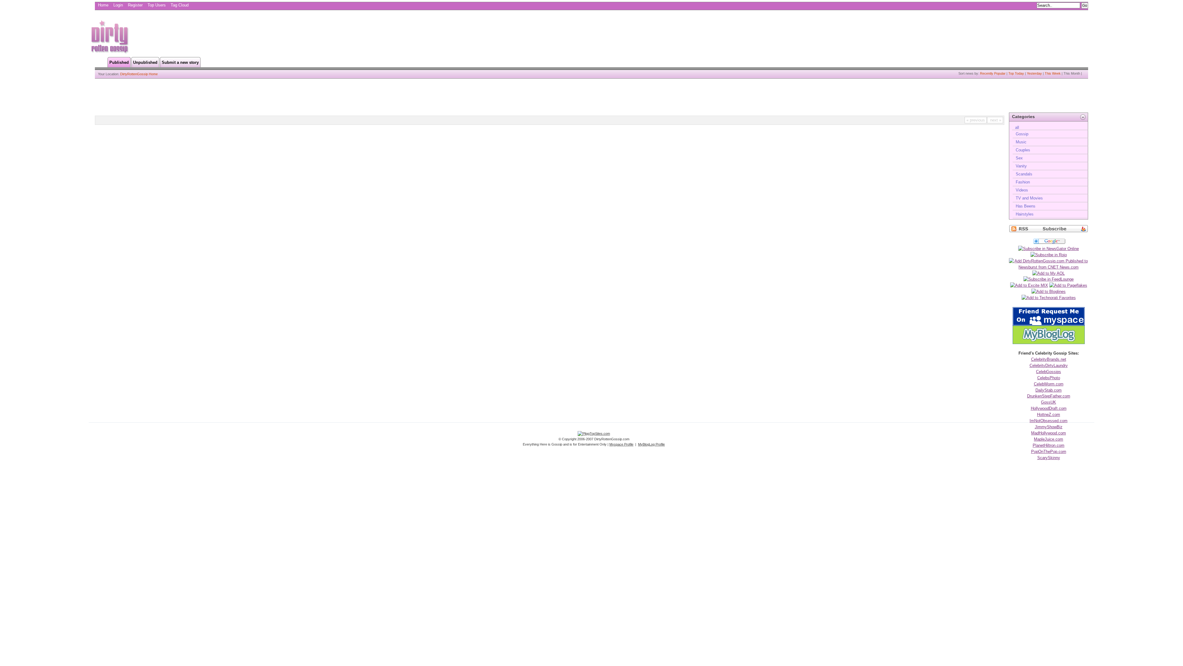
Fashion (1023, 182)
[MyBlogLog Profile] (1049, 342)
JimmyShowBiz (1049, 427)
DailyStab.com (1048, 390)
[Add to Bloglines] (1048, 291)
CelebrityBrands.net (1048, 359)
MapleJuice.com (1048, 439)
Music (1021, 142)
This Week (1053, 73)
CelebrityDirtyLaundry (1049, 365)
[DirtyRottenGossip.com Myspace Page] (1049, 324)
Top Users (157, 5)
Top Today (1016, 73)
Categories (1023, 116)
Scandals (1024, 174)
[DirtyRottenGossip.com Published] (1048, 231)
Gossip (1022, 134)
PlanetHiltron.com (1048, 445)
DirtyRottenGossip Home (139, 74)
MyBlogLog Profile (651, 444)
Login (118, 5)
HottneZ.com (1048, 414)
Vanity (1021, 166)
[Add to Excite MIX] (1029, 285)
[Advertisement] (248, 36)
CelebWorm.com (1048, 384)
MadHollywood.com (1048, 433)
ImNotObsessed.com (1048, 420)
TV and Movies (1029, 198)
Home (103, 5)
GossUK (1048, 402)
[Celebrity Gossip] (109, 52)
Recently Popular (993, 73)
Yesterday (1034, 73)
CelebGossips (1048, 371)
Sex (1019, 158)
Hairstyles (1025, 214)
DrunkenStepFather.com (1048, 396)
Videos (1022, 190)
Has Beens (1025, 206)
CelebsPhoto (1048, 378)
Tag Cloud (180, 5)
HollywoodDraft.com (1049, 408)
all (1017, 127)
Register (135, 5)
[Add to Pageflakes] (1068, 285)
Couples (1023, 150)
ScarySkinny (1048, 457)
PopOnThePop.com (1048, 451)
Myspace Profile (621, 444)
